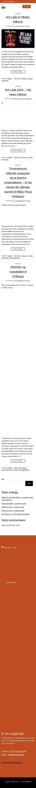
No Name (15, 470)
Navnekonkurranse (14, 258)
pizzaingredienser (24, 470)
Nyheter (18, 13)
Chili (19, 78)
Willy (28, 26)
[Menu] (33, 6)
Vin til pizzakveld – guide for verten (14, 503)
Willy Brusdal (27, 98)
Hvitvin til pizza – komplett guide (13, 510)
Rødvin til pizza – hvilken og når (13, 507)
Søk (3, 479)
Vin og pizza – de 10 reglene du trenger (15, 514)
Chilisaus (24, 78)
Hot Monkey (5, 80)
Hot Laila (30, 78)
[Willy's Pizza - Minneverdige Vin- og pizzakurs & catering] (10, 6)
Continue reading (18, 71)
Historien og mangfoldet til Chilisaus (18, 271)
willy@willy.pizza (16, 755)
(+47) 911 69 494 (18, 751)
